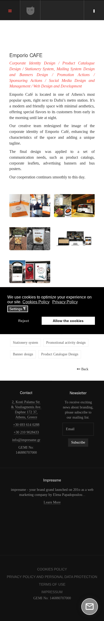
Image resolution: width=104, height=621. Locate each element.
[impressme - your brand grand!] (30, 10)
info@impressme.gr (26, 440)
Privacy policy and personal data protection (52, 577)
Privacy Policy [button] (65, 302)
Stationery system (25, 342)
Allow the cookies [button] (68, 321)
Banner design (23, 354)
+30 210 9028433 (26, 432)
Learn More (52, 502)
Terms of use (52, 584)
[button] (29, 202)
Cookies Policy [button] (35, 302)
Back (84, 369)
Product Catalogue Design (59, 354)
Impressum (52, 592)
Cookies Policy (52, 569)
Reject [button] (23, 321)
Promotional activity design (66, 342)
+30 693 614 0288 (26, 425)
